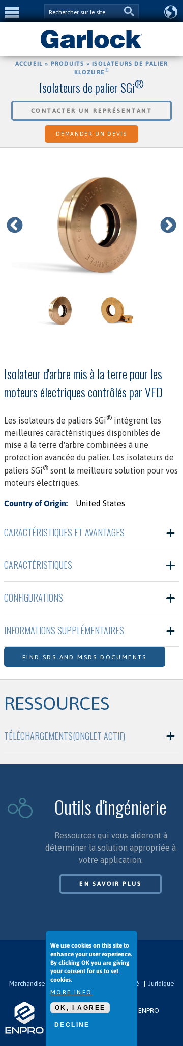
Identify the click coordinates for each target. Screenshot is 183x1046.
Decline (72, 1024)
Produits (67, 63)
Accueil (29, 63)
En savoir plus (110, 883)
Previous (14, 226)
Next (168, 226)
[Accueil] (91, 47)
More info (71, 992)
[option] (91, 226)
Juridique (161, 983)
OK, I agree (80, 1007)
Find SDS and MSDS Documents (84, 657)
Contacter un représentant (91, 110)
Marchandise (27, 983)
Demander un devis (91, 134)
